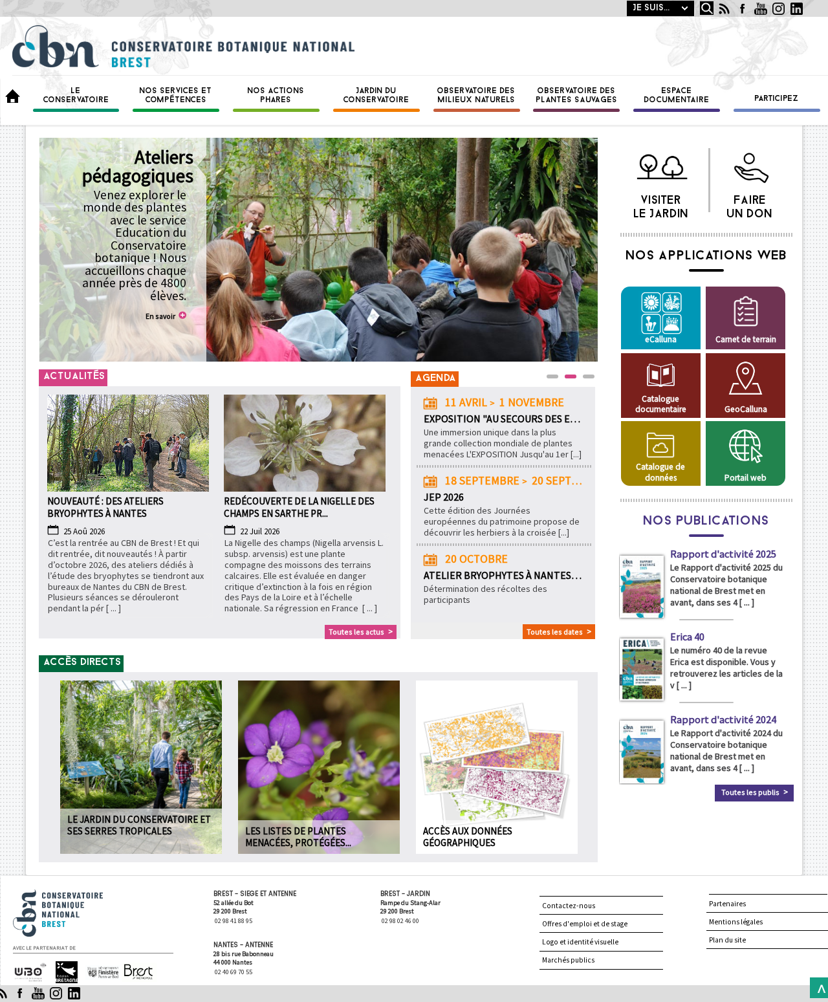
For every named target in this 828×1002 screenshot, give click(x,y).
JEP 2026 (444, 496)
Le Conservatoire (76, 95)
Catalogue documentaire (660, 404)
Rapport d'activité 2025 (723, 553)
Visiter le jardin (661, 203)
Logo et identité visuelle (580, 941)
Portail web (745, 477)
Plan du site (727, 939)
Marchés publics (568, 959)
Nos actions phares (276, 95)
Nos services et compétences (176, 95)
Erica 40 (687, 636)
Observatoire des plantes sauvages (577, 95)
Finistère (97, 967)
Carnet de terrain (745, 339)
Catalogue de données (660, 472)
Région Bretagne (61, 973)
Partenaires (727, 903)
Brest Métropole (135, 973)
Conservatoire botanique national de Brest (72, 895)
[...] (576, 454)
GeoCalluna (745, 409)
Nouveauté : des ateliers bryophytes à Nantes (105, 507)
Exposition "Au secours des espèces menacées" (503, 418)
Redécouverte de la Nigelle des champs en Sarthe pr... (299, 507)
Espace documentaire (677, 95)
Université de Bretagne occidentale (29, 973)
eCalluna (661, 339)
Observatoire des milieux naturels (476, 95)
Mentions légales (736, 921)
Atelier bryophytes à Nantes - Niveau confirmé (503, 575)
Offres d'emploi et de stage (584, 923)
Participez (777, 99)
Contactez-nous (568, 905)
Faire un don (750, 203)
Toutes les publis (750, 792)
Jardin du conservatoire (376, 95)
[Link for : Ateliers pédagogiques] (317, 250)
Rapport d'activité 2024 (723, 719)
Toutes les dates (555, 632)
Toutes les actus (356, 632)
